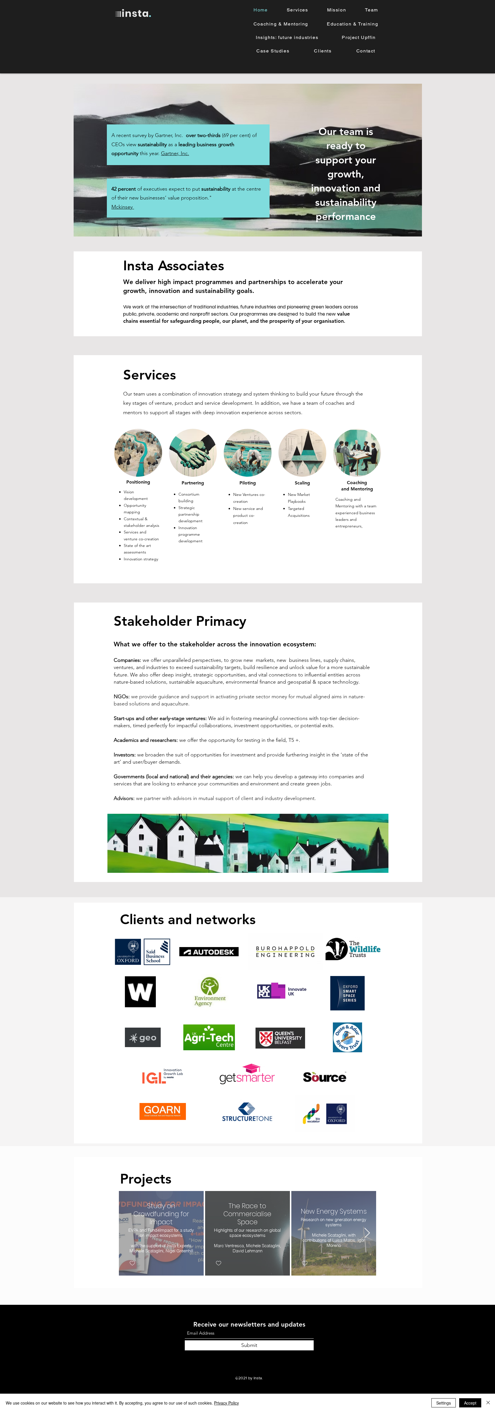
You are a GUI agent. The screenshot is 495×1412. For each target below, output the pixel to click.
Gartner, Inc (174, 153)
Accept (470, 1403)
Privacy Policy (226, 1403)
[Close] (488, 1402)
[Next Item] (367, 1233)
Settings (443, 1403)
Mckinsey (122, 207)
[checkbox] (132, 1263)
